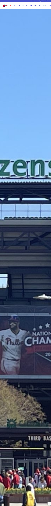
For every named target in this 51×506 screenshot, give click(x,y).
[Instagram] (46, 1)
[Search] (40, 1)
